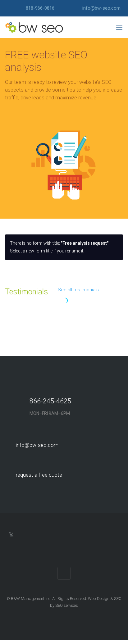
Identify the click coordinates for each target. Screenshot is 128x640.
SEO (117, 598)
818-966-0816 (40, 8)
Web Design (98, 598)
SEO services (66, 605)
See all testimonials (78, 290)
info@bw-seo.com (101, 8)
